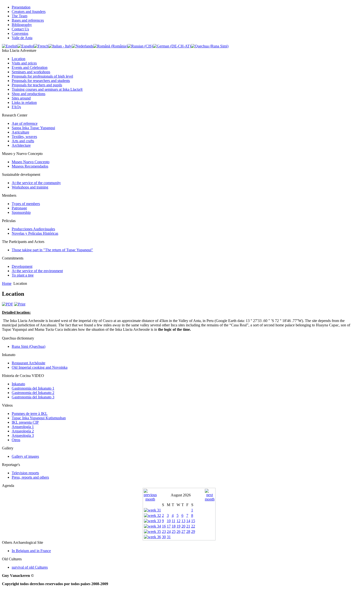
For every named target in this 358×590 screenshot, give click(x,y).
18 (174, 526)
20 (183, 526)
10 (169, 521)
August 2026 (181, 495)
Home (6, 283)
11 (173, 521)
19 (178, 526)
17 (169, 526)
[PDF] (7, 304)
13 (183, 521)
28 (188, 531)
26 (178, 531)
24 (169, 531)
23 (164, 531)
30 (164, 537)
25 (174, 531)
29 (193, 531)
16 (164, 526)
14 (188, 521)
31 (169, 537)
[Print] (19, 304)
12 (178, 521)
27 (183, 531)
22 (193, 526)
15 (193, 521)
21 (188, 526)
